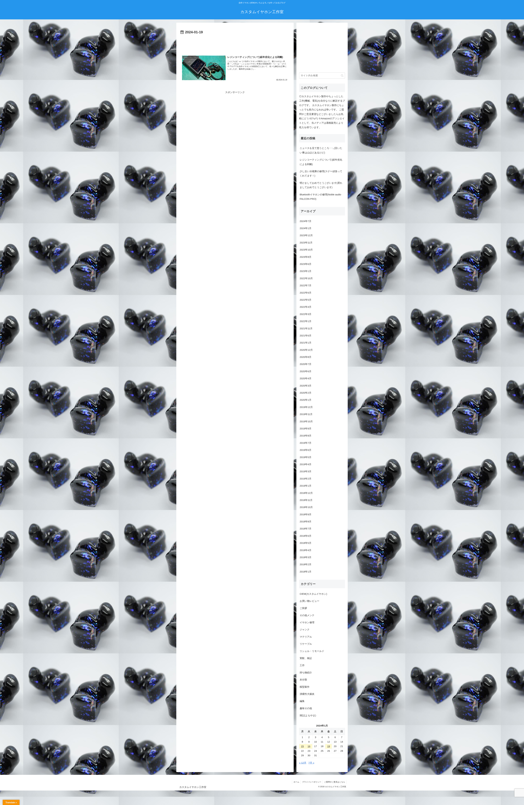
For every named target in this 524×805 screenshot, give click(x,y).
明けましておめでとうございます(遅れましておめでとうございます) (321, 185)
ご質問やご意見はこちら (334, 782)
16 (309, 746)
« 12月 (302, 762)
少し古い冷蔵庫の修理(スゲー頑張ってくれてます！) (321, 173)
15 (302, 746)
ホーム (296, 782)
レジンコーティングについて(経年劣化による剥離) (321, 161)
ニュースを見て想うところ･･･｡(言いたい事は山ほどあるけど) (321, 150)
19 (328, 746)
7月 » (311, 762)
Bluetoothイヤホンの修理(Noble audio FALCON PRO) (320, 196)
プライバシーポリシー (311, 782)
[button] (342, 75)
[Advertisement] (235, 43)
